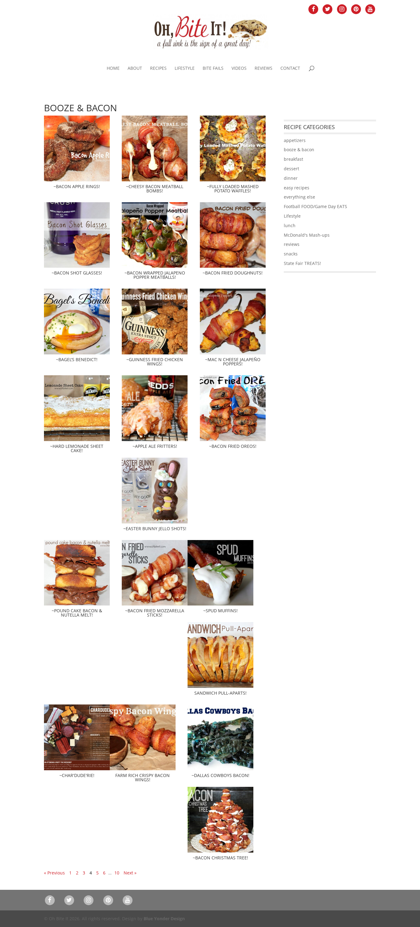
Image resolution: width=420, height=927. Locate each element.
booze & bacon (299, 149)
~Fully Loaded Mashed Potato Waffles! (233, 188)
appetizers (295, 140)
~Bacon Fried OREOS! (232, 446)
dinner (291, 178)
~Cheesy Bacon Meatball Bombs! (154, 188)
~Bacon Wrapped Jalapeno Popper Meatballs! (155, 275)
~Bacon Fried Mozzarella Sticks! (154, 613)
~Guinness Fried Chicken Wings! (154, 362)
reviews (291, 244)
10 (116, 873)
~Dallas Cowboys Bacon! (220, 775)
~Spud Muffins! (220, 610)
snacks (291, 254)
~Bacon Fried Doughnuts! (233, 273)
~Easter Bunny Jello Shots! (154, 528)
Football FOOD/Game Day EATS (315, 206)
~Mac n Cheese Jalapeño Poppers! (232, 362)
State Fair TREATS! (302, 263)
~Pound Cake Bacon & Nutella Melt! (77, 613)
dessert (291, 169)
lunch (289, 225)
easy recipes (296, 188)
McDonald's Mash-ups (307, 235)
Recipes (158, 68)
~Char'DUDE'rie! (76, 775)
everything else (299, 197)
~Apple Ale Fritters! (155, 446)
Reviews (263, 68)
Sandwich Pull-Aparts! (220, 693)
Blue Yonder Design (164, 918)
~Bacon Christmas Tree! (220, 858)
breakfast (293, 159)
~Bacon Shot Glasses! (77, 273)
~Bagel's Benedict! (76, 359)
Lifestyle (185, 68)
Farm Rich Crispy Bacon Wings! (142, 777)
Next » (130, 873)
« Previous (54, 873)
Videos (239, 68)
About (135, 68)
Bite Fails (213, 68)
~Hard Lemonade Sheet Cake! (76, 448)
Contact (290, 68)
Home (113, 68)
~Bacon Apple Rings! (76, 186)
